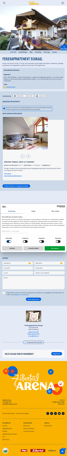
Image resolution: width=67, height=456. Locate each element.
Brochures (26, 426)
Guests (41, 96)
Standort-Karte (10, 87)
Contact (54, 52)
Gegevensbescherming (9, 434)
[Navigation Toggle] (63, 3)
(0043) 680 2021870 (33, 334)
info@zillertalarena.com (9, 404)
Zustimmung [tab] (11, 211)
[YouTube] (59, 413)
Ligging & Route (7, 428)
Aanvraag (47, 52)
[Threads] (63, 413)
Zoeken (4, 3)
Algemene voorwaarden (22, 294)
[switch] (25, 241)
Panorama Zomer (28, 431)
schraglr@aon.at (33, 336)
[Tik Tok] (55, 413)
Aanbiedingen (23, 52)
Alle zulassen (55, 248)
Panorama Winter (28, 428)
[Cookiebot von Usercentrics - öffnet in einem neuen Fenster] (58, 206)
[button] (22, 156)
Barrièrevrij (5, 439)
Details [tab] (34, 211)
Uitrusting (38, 52)
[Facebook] (51, 413)
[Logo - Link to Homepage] (33, 3)
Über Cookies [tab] (55, 211)
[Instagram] (47, 413)
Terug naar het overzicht (34, 342)
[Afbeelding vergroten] (33, 28)
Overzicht (13, 52)
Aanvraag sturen (33, 299)
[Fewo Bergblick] (25, 133)
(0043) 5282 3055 (33, 332)
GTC (3, 437)
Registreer (56, 354)
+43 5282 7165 (6, 402)
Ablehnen (12, 248)
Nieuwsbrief (48, 426)
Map (31, 52)
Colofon (4, 431)
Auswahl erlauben (33, 248)
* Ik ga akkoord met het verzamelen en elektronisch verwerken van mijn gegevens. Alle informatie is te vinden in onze (35, 293)
